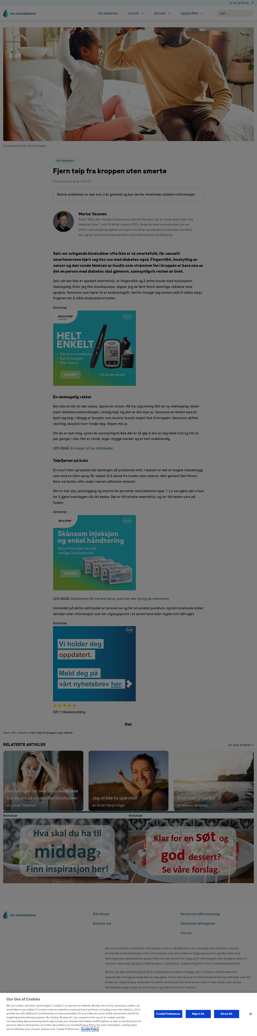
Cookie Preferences (168, 1014)
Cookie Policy (90, 1029)
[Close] (250, 1014)
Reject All (198, 1014)
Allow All (226, 1014)
